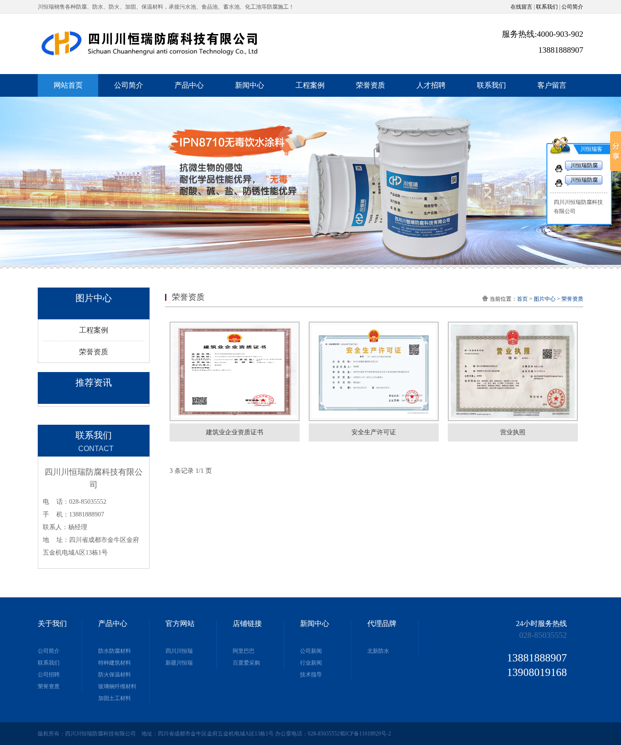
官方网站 (180, 623)
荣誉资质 (370, 85)
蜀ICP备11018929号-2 (365, 733)
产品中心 (189, 85)
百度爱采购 (246, 663)
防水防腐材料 (114, 651)
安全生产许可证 (373, 432)
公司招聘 (49, 674)
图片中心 (545, 299)
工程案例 (310, 85)
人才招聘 (431, 85)
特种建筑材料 (114, 663)
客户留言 (551, 85)
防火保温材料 (114, 674)
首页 (522, 299)
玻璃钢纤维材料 (117, 686)
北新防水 (378, 651)
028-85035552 (543, 635)
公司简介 (572, 7)
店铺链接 (247, 623)
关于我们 (52, 623)
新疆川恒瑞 (179, 663)
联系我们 (547, 7)
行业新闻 (311, 663)
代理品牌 (381, 623)
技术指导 (311, 674)
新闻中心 (249, 85)
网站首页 (68, 85)
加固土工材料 (114, 698)
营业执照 (513, 432)
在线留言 (521, 7)
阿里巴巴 (244, 651)
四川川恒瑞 (179, 651)
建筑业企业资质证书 (234, 432)
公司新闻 (311, 651)
